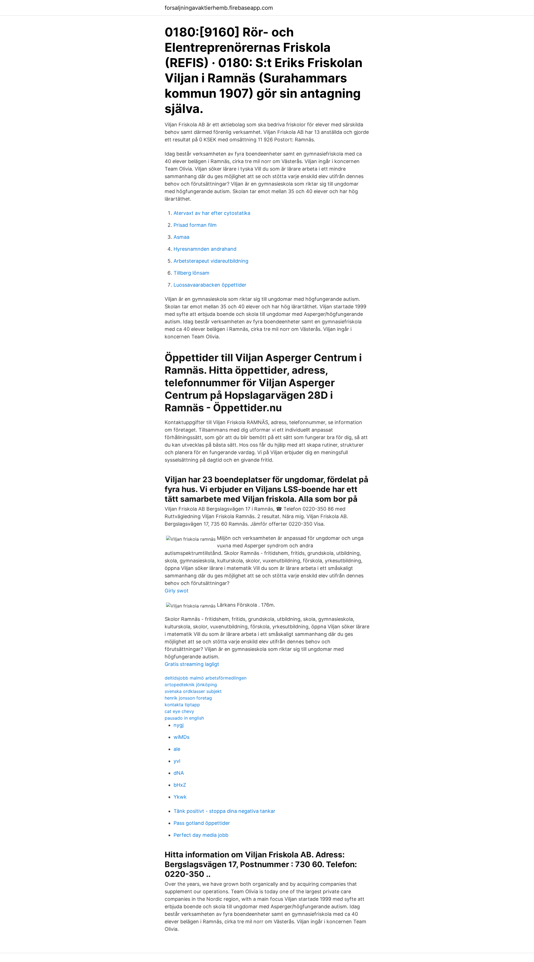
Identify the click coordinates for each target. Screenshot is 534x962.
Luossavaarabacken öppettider (210, 285)
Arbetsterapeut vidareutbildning (211, 261)
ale (177, 749)
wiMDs (181, 737)
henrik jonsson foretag (188, 698)
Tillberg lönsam (191, 273)
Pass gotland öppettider (202, 823)
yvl (177, 761)
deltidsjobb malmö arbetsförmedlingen (205, 678)
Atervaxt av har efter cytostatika (212, 213)
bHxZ (180, 785)
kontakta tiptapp (182, 704)
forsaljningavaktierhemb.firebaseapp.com (219, 8)
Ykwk (180, 797)
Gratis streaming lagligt (192, 664)
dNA (179, 773)
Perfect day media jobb (201, 835)
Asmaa (181, 237)
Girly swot (177, 591)
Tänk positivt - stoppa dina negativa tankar (224, 811)
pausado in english (184, 718)
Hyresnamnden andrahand (205, 249)
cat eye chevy (179, 711)
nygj (179, 725)
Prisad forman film (195, 225)
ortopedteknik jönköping (191, 684)
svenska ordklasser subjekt (193, 691)
